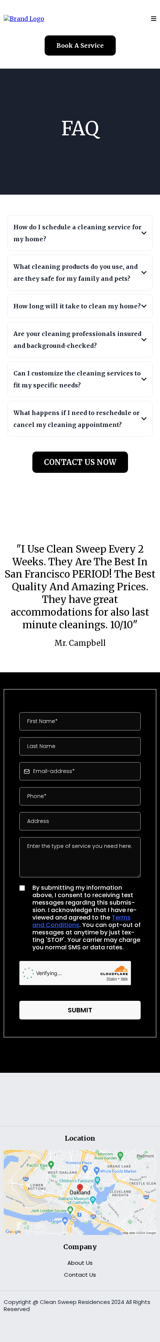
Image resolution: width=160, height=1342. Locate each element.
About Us (80, 1263)
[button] (153, 19)
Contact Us (80, 1275)
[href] (80, 1192)
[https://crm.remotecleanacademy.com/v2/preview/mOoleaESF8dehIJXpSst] (24, 18)
